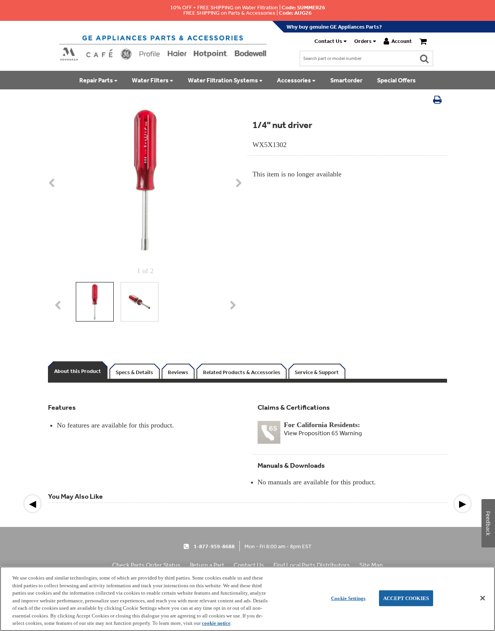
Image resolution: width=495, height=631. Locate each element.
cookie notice (216, 623)
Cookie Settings (348, 598)
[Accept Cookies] (482, 598)
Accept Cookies (406, 598)
